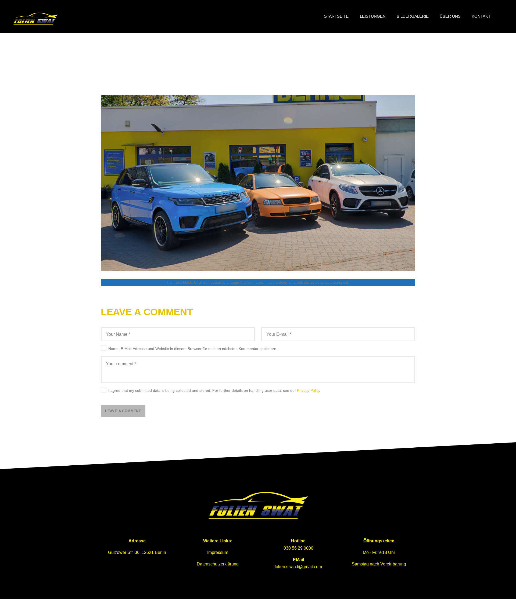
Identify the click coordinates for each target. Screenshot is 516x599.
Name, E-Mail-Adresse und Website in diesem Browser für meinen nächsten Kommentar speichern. (192, 348)
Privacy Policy (308, 390)
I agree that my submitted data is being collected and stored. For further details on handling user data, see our (214, 390)
